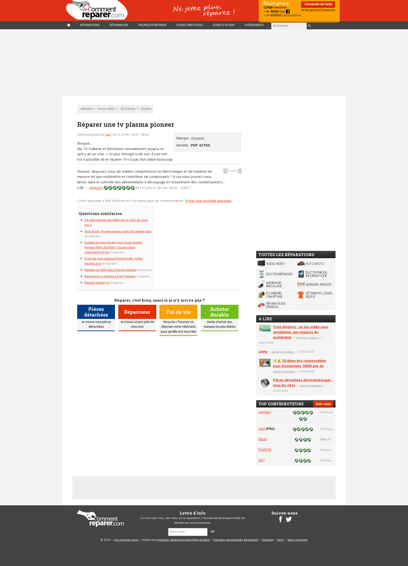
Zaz (108, 134)
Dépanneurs (119, 25)
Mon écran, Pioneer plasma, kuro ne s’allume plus (118, 231)
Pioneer (198, 138)
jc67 (262, 460)
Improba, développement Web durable (183, 540)
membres (275, 7)
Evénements (254, 25)
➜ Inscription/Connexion (318, 10)
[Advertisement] (204, 63)
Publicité (267, 540)
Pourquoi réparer (152, 25)
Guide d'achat (224, 25)
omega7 (96, 187)
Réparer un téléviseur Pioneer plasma (110, 270)
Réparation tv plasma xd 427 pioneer (110, 276)
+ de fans (275, 11)
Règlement (251, 540)
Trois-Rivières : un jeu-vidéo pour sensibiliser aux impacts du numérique (300, 332)
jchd (262, 428)
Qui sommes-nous (126, 540)
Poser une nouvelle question (208, 200)
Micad (263, 439)
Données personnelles (228, 540)
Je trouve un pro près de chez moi (137, 324)
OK (212, 531)
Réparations (90, 25)
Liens (263, 351)
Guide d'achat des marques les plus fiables (220, 324)
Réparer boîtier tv (97, 282)
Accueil (99, 10)
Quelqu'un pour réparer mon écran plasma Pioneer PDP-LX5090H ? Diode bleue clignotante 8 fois (113, 247)
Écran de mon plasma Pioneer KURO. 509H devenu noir (114, 261)
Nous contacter (298, 540)
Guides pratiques (189, 25)
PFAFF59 (265, 449)
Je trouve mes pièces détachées (96, 324)
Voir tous (323, 404)
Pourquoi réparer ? (308, 337)
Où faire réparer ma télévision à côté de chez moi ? (116, 222)
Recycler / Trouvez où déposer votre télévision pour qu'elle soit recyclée (178, 327)
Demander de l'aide (318, 4)
